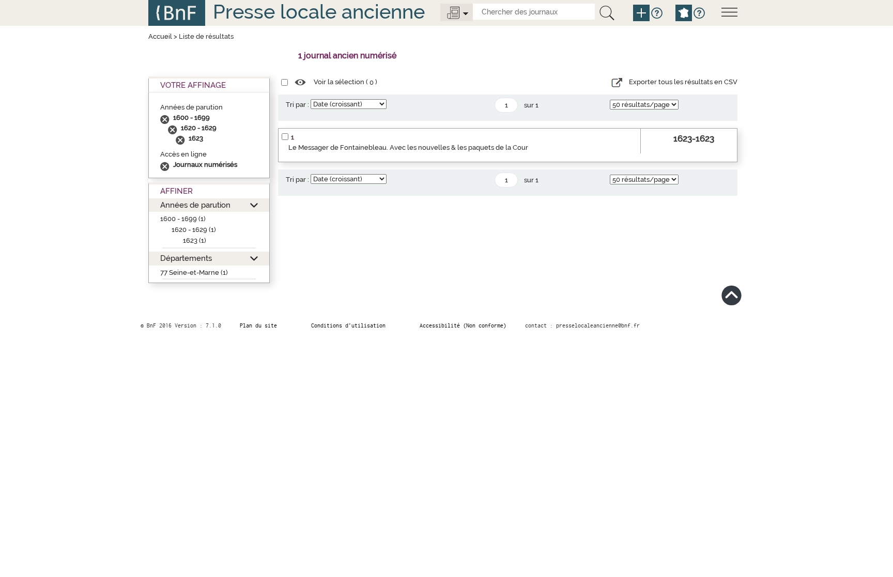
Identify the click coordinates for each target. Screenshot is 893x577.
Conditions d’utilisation (348, 325)
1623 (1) (194, 240)
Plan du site (258, 325)
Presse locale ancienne (319, 11)
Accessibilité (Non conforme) (463, 325)
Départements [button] (186, 258)
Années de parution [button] (195, 204)
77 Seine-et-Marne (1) (194, 272)
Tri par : (297, 104)
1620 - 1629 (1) (194, 229)
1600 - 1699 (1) (183, 219)
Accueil (160, 36)
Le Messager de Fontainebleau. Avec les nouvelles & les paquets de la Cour (408, 147)
